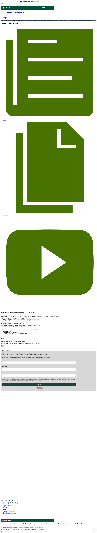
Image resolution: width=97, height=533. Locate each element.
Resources (5, 17)
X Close (2, 345)
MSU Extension (8, 13)
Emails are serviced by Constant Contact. (34, 380)
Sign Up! (39, 384)
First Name (5, 366)
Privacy (4, 509)
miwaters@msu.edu (8, 341)
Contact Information (7, 505)
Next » (7, 350)
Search (2, 5)
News (4, 18)
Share (10, 531)
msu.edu (7, 512)
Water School (21, 13)
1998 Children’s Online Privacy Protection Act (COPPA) (32, 529)
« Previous (3, 350)
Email (3, 360)
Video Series (5, 16)
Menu (6, 531)
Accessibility (6, 507)
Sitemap (5, 506)
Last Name (4, 373)
